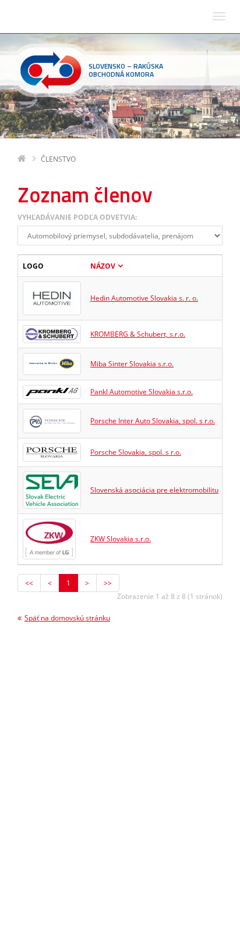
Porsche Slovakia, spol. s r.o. (135, 452)
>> (108, 583)
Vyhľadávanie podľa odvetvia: (77, 217)
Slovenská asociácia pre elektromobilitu (154, 490)
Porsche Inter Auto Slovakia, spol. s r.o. (152, 421)
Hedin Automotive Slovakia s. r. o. (144, 298)
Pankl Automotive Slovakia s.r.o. (141, 392)
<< (29, 583)
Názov (102, 266)
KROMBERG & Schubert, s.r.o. (137, 334)
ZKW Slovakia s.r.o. (120, 539)
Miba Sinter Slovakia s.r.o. (132, 364)
